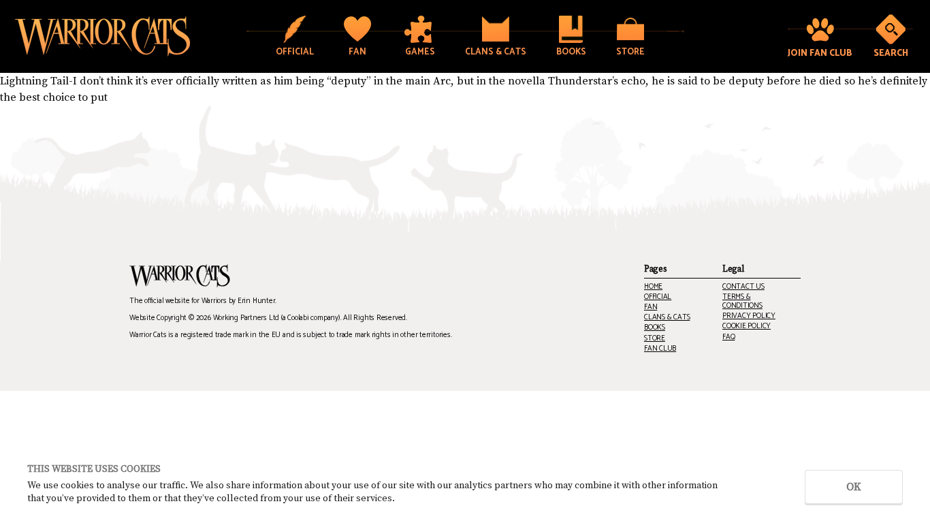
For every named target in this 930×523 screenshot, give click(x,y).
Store (654, 338)
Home (653, 287)
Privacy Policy (748, 316)
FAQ (728, 337)
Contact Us (743, 287)
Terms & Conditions (742, 302)
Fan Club (660, 349)
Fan (650, 307)
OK (853, 487)
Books (654, 327)
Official (657, 297)
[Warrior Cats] (179, 275)
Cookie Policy (746, 326)
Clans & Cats (667, 317)
